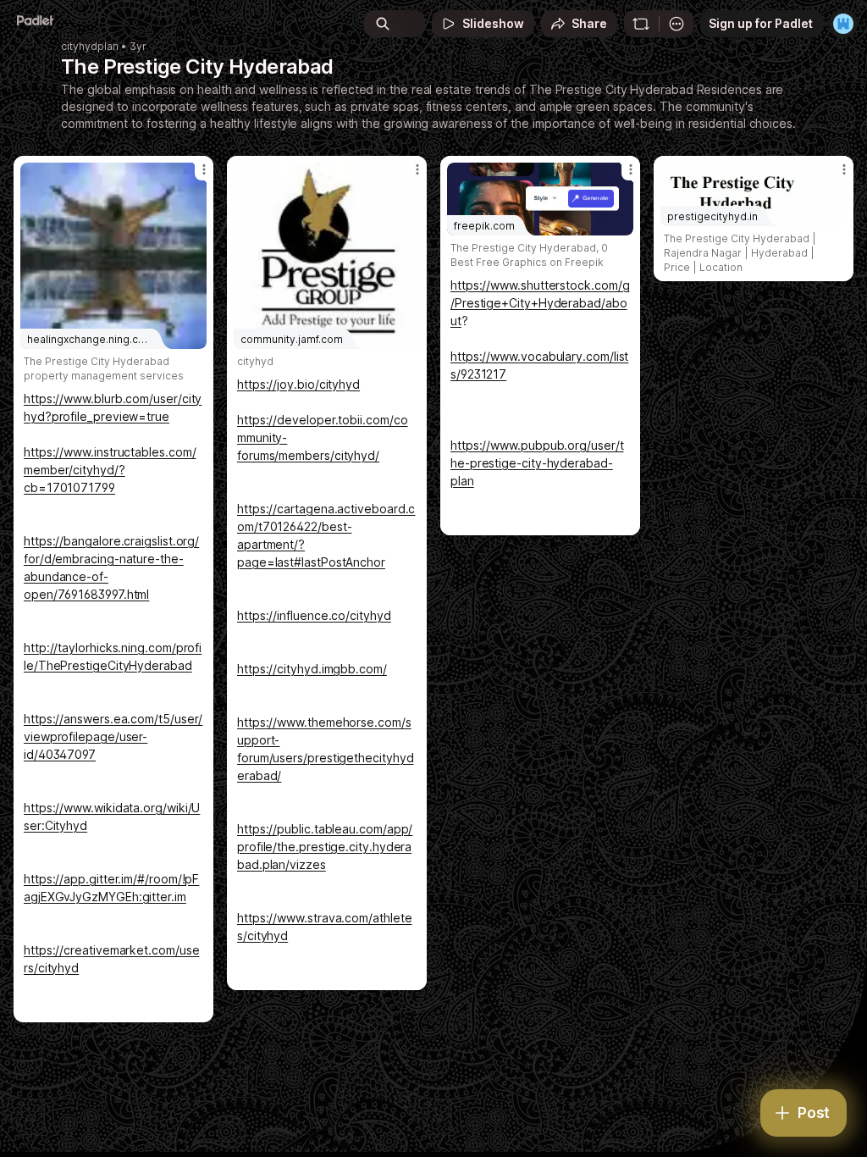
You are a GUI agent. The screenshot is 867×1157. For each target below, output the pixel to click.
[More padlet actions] (676, 23)
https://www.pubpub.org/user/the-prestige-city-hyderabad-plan (537, 463)
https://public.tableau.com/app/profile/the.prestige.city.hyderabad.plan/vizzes (324, 847)
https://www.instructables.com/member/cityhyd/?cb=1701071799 (110, 470)
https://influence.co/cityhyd (314, 615)
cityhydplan (90, 47)
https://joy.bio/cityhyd (298, 384)
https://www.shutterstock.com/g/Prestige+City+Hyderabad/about (539, 303)
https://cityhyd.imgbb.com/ (312, 669)
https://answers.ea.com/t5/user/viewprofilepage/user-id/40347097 (113, 736)
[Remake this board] (641, 23)
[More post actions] (193, 176)
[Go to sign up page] (843, 23)
